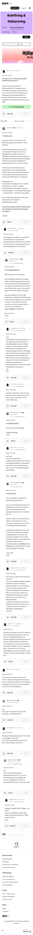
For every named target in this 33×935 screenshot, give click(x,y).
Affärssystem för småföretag (10, 864)
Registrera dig (15, 8)
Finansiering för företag (8, 867)
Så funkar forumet (7, 899)
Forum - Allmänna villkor (8, 893)
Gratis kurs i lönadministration (10, 882)
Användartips (5, 32)
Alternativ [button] (26, 37)
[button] (29, 71)
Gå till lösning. (19, 107)
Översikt (4, 27)
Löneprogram (5, 861)
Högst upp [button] (2, 930)
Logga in (23, 8)
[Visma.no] (7, 3)
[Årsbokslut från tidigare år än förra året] (26, 121)
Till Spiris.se (5, 911)
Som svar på (13, 230)
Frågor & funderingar (17, 27)
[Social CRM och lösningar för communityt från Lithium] (27, 931)
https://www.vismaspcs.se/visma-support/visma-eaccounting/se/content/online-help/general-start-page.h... (16, 209)
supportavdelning (10, 309)
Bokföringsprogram (7, 859)
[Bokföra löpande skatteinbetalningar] (29, 121)
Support (4, 908)
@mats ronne (8, 136)
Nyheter (14, 32)
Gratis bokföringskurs (8, 876)
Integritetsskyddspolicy (8, 896)
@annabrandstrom (14, 270)
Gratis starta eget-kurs (8, 879)
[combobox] (16, 44)
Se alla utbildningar (7, 885)
